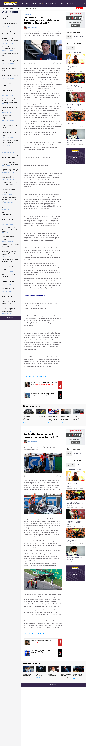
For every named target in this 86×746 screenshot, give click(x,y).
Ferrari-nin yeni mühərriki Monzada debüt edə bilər (9, 206)
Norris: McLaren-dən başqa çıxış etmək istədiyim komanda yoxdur (10, 68)
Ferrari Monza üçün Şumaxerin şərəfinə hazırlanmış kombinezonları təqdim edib (10, 142)
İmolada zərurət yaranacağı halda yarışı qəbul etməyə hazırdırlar (9, 253)
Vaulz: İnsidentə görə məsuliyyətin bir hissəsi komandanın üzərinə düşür (9, 31)
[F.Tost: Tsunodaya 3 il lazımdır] (78, 411)
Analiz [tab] (80, 48)
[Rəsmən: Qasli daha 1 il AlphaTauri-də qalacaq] (66, 411)
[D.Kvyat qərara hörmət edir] (41, 411)
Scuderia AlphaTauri (40, 376)
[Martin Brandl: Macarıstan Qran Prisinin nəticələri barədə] (75, 97)
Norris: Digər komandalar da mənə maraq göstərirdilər (9, 24)
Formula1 (25, 3)
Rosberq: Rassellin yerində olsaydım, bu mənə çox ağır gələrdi (9, 268)
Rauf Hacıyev (33, 27)
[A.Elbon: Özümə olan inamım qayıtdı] (28, 669)
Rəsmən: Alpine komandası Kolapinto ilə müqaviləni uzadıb (10, 163)
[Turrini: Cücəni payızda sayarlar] (75, 116)
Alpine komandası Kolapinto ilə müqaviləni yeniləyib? (10, 183)
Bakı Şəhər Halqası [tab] (75, 52)
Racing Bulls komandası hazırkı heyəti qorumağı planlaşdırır (10, 156)
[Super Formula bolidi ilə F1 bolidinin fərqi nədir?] (53, 411)
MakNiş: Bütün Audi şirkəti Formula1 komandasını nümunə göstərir (10, 134)
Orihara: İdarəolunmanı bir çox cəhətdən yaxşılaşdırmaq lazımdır (10, 108)
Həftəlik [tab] (75, 36)
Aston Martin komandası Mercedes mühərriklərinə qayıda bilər (9, 191)
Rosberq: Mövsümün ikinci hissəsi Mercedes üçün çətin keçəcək (9, 199)
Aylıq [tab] (81, 36)
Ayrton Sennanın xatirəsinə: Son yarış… (75, 141)
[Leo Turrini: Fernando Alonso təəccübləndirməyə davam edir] (75, 78)
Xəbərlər (25, 422)
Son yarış (5, 8)
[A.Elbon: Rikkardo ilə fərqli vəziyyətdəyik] (66, 669)
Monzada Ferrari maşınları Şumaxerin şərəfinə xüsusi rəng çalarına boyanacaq (10, 310)
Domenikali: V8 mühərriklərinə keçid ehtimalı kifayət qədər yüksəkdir (10, 229)
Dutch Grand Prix (45, 634)
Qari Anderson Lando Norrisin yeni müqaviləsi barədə (10, 61)
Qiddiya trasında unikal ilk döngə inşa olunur (8, 288)
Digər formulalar (36, 3)
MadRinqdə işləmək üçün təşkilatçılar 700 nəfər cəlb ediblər (9, 92)
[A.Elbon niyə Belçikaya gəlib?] (53, 669)
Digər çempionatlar (50, 3)
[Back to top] (81, 741)
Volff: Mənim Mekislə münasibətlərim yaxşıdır (8, 149)
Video (80, 8)
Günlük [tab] (69, 36)
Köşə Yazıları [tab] (70, 48)
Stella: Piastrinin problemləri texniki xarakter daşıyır (9, 282)
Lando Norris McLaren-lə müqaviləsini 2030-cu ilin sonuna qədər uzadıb (10, 83)
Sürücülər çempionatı (16, 8)
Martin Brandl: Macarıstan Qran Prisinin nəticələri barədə (74, 106)
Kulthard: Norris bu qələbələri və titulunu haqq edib (10, 260)
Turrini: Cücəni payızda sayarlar (73, 124)
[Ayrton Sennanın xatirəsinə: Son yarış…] (75, 134)
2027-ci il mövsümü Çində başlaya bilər (8, 275)
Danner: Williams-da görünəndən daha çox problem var (10, 40)
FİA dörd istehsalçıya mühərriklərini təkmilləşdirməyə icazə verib (10, 221)
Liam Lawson (28, 376)
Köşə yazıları (28, 14)
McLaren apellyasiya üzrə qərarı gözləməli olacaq (10, 213)
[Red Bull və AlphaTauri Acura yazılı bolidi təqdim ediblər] (28, 411)
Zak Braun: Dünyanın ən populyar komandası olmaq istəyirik (9, 125)
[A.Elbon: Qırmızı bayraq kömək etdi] (78, 669)
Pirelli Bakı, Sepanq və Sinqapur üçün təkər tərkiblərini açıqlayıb (10, 169)
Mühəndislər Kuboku (30, 8)
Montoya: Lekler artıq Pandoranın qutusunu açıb (9, 47)
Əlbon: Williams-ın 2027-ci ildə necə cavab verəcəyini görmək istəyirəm (10, 16)
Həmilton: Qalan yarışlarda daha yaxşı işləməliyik (10, 245)
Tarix (61, 3)
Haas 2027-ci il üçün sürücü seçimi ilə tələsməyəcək (9, 176)
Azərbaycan (69, 3)
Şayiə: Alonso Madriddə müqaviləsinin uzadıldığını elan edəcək (10, 237)
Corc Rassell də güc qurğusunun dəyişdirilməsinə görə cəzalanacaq (10, 117)
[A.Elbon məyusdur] (41, 669)
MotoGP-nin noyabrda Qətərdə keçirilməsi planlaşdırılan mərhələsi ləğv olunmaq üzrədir (10, 100)
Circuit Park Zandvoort (31, 634)
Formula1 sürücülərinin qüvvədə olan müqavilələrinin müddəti (10, 76)
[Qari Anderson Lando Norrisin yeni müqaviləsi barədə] (75, 59)
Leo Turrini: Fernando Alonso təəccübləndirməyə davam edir (75, 87)
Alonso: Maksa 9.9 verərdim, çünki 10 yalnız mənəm (9, 295)
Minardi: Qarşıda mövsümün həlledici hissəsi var (9, 302)
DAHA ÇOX (10, 318)
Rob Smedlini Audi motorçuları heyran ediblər (10, 54)
